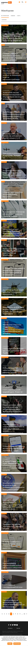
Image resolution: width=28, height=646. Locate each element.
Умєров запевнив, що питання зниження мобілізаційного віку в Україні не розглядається (12, 408)
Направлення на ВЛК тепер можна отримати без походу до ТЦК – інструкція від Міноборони (14, 310)
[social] (8, 625)
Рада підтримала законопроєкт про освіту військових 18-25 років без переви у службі (13, 505)
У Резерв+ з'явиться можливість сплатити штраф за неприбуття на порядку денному (12, 56)
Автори (18, 628)
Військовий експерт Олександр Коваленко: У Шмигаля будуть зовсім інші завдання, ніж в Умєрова (14, 232)
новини (13, 15)
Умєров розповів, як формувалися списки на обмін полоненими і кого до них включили (14, 603)
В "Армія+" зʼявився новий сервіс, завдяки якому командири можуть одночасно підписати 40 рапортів (13, 465)
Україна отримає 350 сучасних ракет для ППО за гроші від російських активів (13, 427)
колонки (4, 19)
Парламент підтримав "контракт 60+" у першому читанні (13, 526)
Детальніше (17, 643)
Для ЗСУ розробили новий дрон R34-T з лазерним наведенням (13, 292)
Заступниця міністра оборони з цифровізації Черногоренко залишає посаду (12, 174)
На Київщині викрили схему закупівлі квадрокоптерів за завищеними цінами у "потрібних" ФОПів (14, 115)
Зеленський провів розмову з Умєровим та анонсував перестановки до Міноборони (14, 252)
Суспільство (5, 25)
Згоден (10, 643)
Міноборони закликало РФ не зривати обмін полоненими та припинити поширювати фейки (13, 486)
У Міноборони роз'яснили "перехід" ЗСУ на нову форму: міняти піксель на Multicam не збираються (13, 37)
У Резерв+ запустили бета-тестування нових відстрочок (13, 194)
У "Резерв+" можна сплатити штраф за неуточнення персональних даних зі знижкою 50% (14, 271)
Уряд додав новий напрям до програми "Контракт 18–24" (13, 155)
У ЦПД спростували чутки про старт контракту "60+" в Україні (13, 350)
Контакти (10, 628)
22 (24, 614)
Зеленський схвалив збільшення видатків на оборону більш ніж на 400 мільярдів (13, 95)
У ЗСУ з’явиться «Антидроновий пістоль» (13, 586)
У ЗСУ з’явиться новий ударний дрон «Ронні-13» (13, 391)
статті (18, 15)
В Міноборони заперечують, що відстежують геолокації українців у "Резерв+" (14, 448)
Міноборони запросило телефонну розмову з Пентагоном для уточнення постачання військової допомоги (14, 329)
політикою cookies (22, 640)
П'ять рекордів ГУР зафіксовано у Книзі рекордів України (10, 370)
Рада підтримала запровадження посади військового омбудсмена (12, 565)
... (22, 614)
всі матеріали (5, 15)
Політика (4, 64)
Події (3, 44)
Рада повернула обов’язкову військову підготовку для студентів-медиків (14, 214)
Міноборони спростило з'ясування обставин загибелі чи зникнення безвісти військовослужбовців (12, 75)
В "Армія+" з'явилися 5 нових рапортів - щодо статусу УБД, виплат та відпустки (12, 545)
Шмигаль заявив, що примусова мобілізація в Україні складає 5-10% (12, 136)
